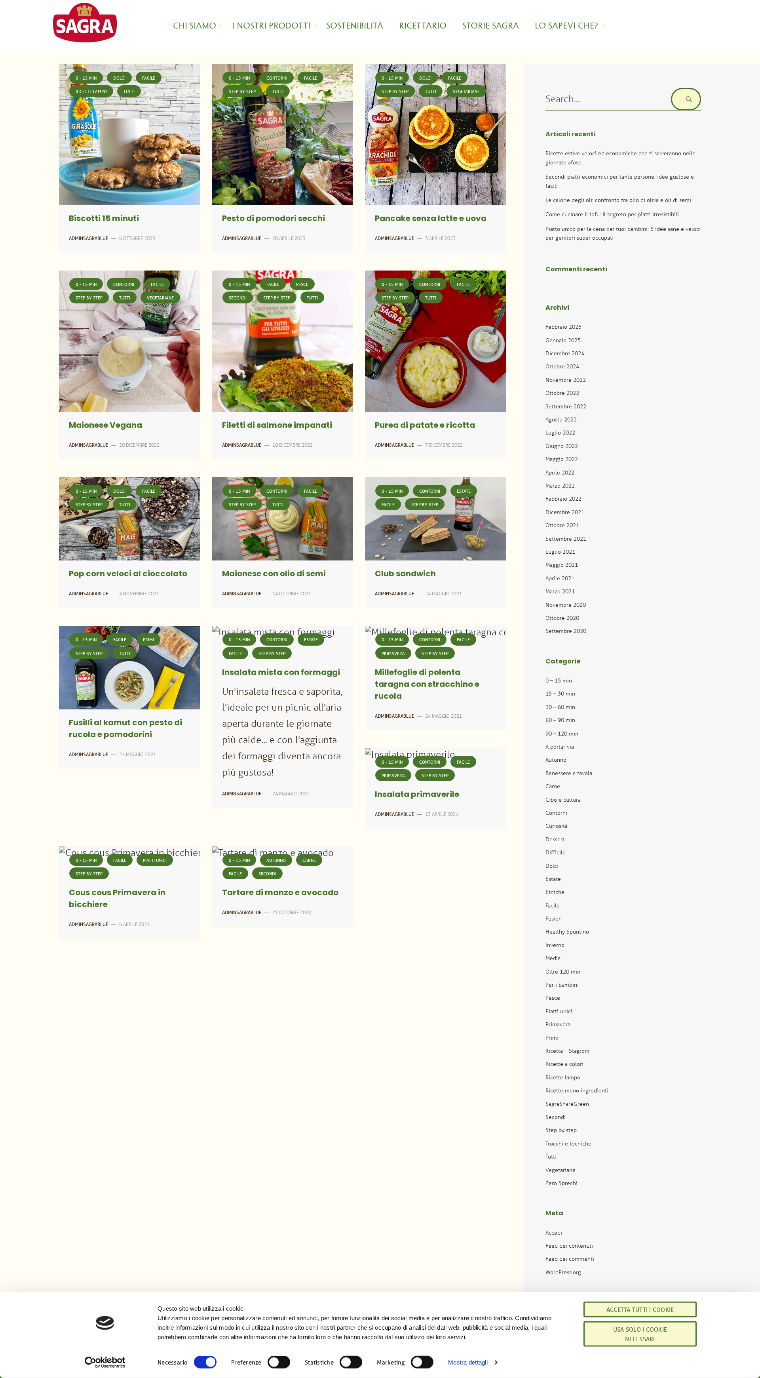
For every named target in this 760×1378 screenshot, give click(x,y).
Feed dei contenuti (569, 1245)
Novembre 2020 (565, 604)
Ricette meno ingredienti (576, 1090)
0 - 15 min (86, 78)
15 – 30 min (560, 693)
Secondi (238, 298)
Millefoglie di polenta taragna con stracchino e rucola (427, 684)
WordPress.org (563, 1272)
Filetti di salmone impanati (277, 426)
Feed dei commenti (569, 1258)
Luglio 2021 (560, 551)
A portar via (559, 746)
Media (552, 958)
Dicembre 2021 (564, 512)
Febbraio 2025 (563, 326)
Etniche (554, 892)
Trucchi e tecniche (568, 1143)
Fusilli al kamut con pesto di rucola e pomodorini (125, 729)
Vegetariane (466, 91)
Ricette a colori (564, 1063)
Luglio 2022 (560, 432)
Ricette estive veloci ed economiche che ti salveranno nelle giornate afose (620, 157)
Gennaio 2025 (563, 340)
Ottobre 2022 (562, 392)
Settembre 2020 (565, 631)
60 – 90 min (560, 720)
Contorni (276, 78)
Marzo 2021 (560, 591)
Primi (148, 639)
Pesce (302, 284)
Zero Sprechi (561, 1183)
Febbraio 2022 (563, 498)
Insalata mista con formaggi (281, 673)
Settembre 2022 (565, 406)
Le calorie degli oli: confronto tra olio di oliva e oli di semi (618, 200)
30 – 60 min (560, 707)
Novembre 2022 (565, 379)
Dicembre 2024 (564, 353)
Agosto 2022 (561, 419)
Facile (148, 78)
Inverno (554, 945)
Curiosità (556, 825)
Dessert (554, 839)
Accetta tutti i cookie (640, 1309)
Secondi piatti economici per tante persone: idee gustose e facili (619, 181)
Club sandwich (405, 574)
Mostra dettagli (468, 1362)
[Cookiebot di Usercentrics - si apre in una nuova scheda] (105, 1362)
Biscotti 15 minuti (104, 219)
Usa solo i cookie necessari (640, 1334)
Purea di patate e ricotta (425, 426)
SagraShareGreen (567, 1103)
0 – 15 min (558, 680)
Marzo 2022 (560, 485)
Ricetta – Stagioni (567, 1050)
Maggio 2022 (561, 459)
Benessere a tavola (568, 773)
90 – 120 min (561, 733)
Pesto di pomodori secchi (273, 219)
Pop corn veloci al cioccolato (128, 574)
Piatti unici (155, 860)
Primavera (393, 653)
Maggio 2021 (561, 564)
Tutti (129, 91)
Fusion (553, 918)
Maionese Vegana (105, 426)
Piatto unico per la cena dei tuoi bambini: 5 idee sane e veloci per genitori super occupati (623, 233)
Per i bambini (562, 984)
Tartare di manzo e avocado (280, 893)
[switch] (279, 1362)
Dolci (119, 78)
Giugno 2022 (561, 446)
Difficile (555, 852)
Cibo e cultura (563, 799)
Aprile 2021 (559, 578)
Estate (464, 491)
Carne (309, 860)
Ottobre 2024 (562, 366)
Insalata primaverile (417, 795)
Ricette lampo (91, 91)
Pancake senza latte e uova (430, 219)
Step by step (242, 91)
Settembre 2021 (565, 538)
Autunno (276, 860)
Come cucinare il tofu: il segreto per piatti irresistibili (612, 214)
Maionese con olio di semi (274, 574)
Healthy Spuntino (567, 931)
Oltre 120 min (562, 971)
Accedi (553, 1232)
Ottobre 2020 (562, 617)
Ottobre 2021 (562, 525)
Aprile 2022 (559, 472)
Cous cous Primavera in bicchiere (117, 899)
